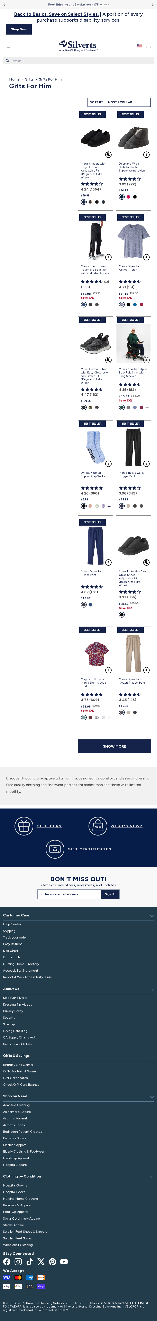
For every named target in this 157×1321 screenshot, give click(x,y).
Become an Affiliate (17, 1044)
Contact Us (11, 957)
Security (9, 1017)
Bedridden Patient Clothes (22, 1132)
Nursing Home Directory (21, 964)
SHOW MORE (114, 746)
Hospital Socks (14, 1192)
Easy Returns (12, 944)
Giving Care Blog (15, 1031)
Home (14, 79)
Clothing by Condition (22, 1176)
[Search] (7, 60)
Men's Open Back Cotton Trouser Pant (132, 681)
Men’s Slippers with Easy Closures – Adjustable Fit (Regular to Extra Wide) (93, 170)
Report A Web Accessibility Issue (27, 977)
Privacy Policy (13, 1011)
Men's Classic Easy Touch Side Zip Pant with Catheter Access (95, 270)
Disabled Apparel (15, 1145)
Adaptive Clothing (16, 1105)
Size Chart (10, 951)
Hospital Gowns (15, 1185)
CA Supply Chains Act (19, 1037)
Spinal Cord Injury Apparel (21, 1218)
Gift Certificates (15, 1078)
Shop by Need (15, 1096)
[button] (8, 45)
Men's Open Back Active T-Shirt (130, 268)
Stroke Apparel (14, 1225)
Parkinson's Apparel (17, 1205)
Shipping (9, 931)
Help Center (12, 924)
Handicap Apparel (16, 1158)
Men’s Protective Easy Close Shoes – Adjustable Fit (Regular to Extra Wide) (133, 578)
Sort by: (97, 102)
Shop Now (19, 29)
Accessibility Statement (20, 970)
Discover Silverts (15, 998)
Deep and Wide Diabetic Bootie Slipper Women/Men (132, 167)
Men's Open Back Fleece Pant (92, 573)
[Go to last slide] (5, 4)
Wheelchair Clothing (18, 1245)
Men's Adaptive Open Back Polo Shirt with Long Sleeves (133, 373)
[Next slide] (152, 4)
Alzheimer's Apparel (17, 1112)
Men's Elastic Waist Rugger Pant (131, 474)
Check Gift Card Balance (21, 1085)
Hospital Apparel (15, 1165)
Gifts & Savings (16, 1055)
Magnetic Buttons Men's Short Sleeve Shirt (93, 683)
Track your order (15, 937)
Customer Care (16, 915)
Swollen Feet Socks (17, 1238)
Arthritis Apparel (15, 1118)
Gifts (29, 79)
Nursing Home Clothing (20, 1199)
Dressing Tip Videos (17, 1004)
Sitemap (9, 1024)
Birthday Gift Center (18, 1065)
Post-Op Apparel (15, 1212)
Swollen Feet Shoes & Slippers (25, 1232)
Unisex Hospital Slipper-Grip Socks (93, 474)
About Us (11, 989)
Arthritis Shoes (14, 1125)
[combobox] (78, 60)
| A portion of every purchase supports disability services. (78, 17)
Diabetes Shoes (14, 1138)
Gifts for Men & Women (20, 1071)
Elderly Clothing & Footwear (23, 1151)
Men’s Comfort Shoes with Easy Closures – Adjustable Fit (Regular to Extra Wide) (94, 376)
